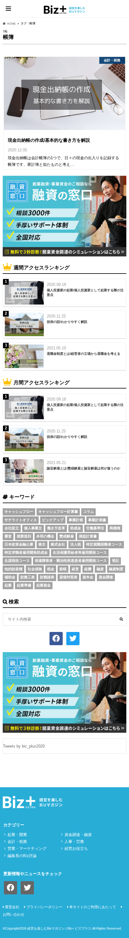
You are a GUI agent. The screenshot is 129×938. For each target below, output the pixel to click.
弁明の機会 (45, 536)
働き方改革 (56, 528)
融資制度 (116, 569)
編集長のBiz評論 (22, 855)
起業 (8, 585)
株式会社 (58, 544)
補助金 (9, 577)
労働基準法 (95, 528)
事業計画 (76, 520)
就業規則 (24, 536)
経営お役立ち (76, 848)
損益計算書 (88, 536)
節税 (63, 569)
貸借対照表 (68, 577)
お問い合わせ (13, 914)
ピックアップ (53, 520)
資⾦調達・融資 (78, 834)
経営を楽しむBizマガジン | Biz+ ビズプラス (59, 928)
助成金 (75, 528)
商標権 (115, 528)
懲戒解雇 (66, 536)
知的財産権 (13, 569)
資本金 (87, 577)
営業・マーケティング (27, 848)
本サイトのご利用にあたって (92, 907)
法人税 (75, 544)
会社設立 (11, 528)
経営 (75, 569)
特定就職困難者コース (104, 544)
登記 (115, 561)
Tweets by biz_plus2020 (24, 746)
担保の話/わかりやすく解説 (67, 322)
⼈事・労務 (74, 841)
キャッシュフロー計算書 (58, 511)
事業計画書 (97, 520)
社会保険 (35, 569)
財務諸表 (47, 577)
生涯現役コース (17, 561)
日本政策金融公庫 (18, 544)
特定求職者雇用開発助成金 (26, 552)
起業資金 (43, 585)
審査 (8, 536)
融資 (100, 569)
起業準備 (24, 585)
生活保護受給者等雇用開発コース (80, 552)
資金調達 (106, 577)
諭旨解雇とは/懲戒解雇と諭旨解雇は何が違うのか (83, 468)
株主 (42, 544)
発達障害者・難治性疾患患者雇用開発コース (71, 561)
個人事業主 (33, 528)
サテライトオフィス (20, 520)
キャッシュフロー (18, 511)
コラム (88, 511)
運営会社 (12, 907)
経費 (88, 569)
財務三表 (27, 577)
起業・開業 (17, 834)
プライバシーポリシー (44, 907)
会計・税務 (17, 841)
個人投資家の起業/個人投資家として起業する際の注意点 (85, 292)
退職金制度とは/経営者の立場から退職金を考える (83, 353)
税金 (50, 569)
